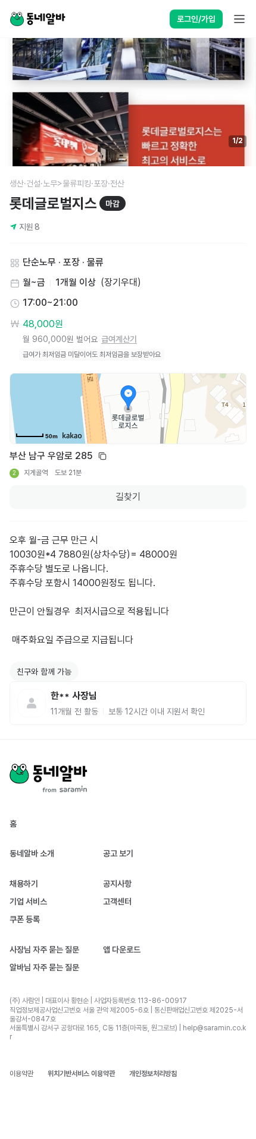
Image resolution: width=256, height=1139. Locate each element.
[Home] (37, 19)
